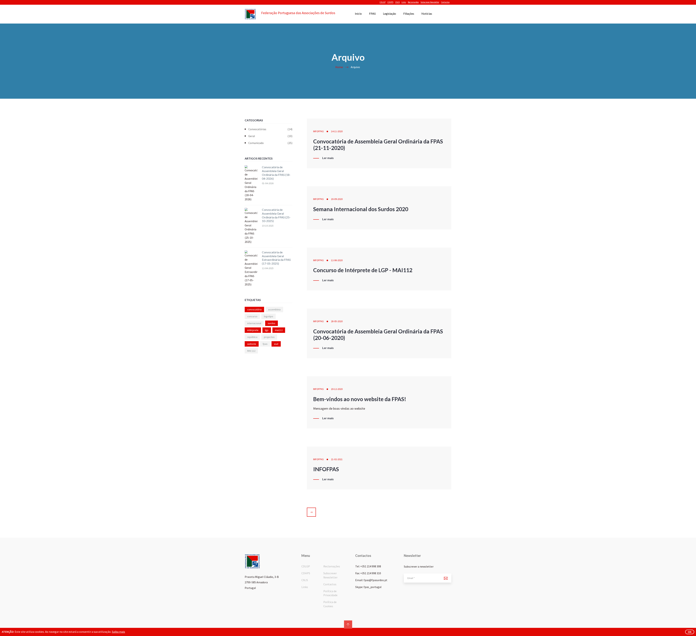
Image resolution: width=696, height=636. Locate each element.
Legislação (389, 13)
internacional (254, 323)
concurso (252, 316)
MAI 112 (251, 350)
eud (276, 344)
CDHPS (390, 2)
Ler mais (328, 158)
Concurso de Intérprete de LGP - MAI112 (362, 270)
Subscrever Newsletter (429, 2)
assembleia (274, 309)
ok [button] (689, 632)
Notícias (426, 13)
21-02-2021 (337, 459)
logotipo (268, 316)
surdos (271, 323)
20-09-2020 (337, 199)
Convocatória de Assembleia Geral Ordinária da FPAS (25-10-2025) (276, 215)
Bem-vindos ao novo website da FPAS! (359, 399)
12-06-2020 (337, 260)
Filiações (408, 13)
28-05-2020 (337, 321)
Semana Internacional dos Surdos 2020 (360, 209)
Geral (270, 136)
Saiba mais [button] (118, 631)
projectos (269, 337)
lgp (266, 330)
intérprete (252, 330)
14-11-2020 (337, 131)
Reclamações (413, 2)
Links (403, 2)
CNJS (397, 2)
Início (358, 13)
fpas (265, 344)
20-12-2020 (337, 389)
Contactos (445, 2)
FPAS (372, 13)
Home (339, 67)
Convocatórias (270, 129)
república (252, 337)
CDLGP (383, 2)
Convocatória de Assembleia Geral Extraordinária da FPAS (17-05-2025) (276, 257)
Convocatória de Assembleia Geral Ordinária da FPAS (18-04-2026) (276, 172)
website (251, 344)
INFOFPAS (318, 131)
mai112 (279, 330)
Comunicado (270, 143)
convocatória (254, 309)
